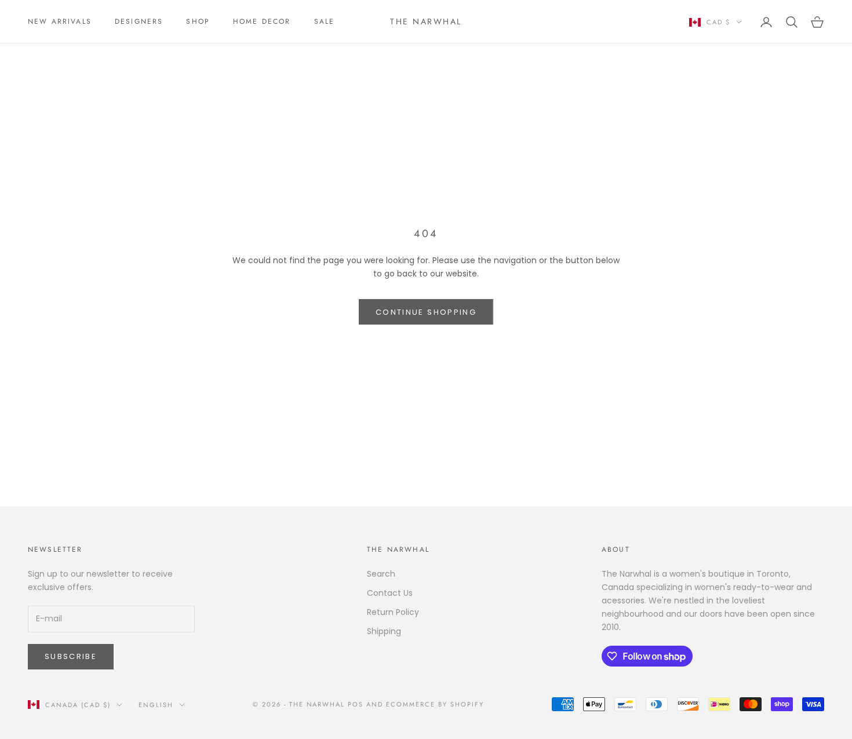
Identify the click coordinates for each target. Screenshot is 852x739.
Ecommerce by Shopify (435, 704)
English (156, 704)
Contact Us (390, 593)
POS (355, 704)
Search (381, 574)
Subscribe (71, 656)
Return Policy (393, 612)
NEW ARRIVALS (60, 21)
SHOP (198, 21)
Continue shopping (426, 312)
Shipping (384, 631)
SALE (324, 21)
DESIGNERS (139, 21)
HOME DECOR (262, 21)
